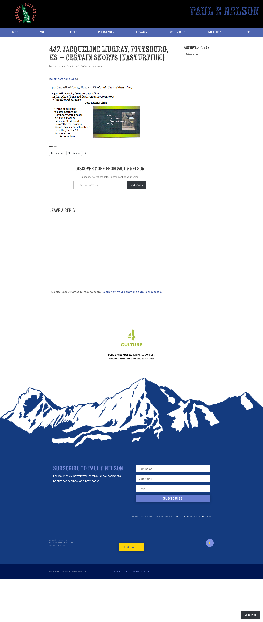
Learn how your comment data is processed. (132, 291)
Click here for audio (63, 78)
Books (73, 32)
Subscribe (137, 184)
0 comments (95, 66)
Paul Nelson (59, 66)
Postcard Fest (178, 32)
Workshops (215, 32)
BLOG (15, 32)
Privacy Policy (183, 516)
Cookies (126, 571)
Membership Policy (140, 571)
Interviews (105, 32)
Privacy (117, 571)
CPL (249, 32)
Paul (42, 32)
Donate (131, 547)
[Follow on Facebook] (210, 543)
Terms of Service (200, 516)
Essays (140, 32)
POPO (84, 66)
